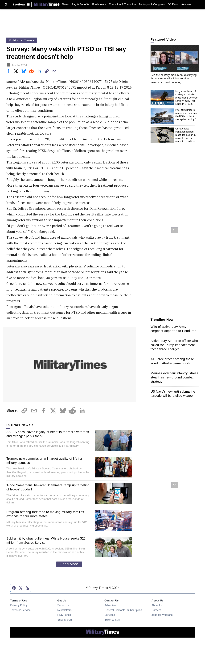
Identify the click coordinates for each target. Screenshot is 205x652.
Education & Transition (122, 4)
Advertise (110, 605)
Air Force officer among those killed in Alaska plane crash (172, 361)
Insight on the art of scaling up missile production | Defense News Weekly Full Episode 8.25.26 (186, 97)
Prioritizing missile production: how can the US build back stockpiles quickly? (186, 115)
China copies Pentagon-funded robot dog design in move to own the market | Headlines (185, 135)
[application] (175, 58)
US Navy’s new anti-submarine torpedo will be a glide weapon (173, 393)
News (65, 4)
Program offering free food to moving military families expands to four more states (45, 514)
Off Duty (173, 4)
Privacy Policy (19, 605)
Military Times (21, 40)
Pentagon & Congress (152, 4)
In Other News (18, 425)
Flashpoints (99, 4)
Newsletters (64, 610)
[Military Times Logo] (47, 4)
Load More (69, 564)
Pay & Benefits (80, 4)
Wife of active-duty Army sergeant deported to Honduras (173, 328)
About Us (157, 605)
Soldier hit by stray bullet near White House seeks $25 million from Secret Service (46, 540)
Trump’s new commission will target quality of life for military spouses (44, 460)
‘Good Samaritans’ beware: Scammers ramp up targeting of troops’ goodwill (48, 487)
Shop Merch (64, 619)
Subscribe (63, 605)
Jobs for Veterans (162, 614)
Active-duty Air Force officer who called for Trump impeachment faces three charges (174, 345)
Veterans (186, 4)
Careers (156, 610)
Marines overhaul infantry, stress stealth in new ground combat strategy (174, 377)
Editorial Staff (112, 619)
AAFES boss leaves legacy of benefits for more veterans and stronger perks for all (47, 434)
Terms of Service (20, 610)
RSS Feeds (64, 614)
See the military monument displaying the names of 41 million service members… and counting (174, 78)
